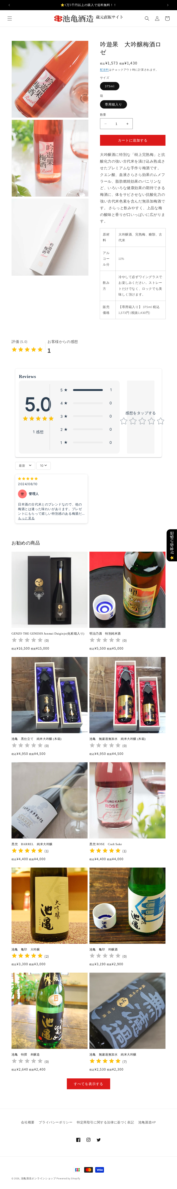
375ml (110, 86)
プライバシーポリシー (55, 1122)
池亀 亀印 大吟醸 (27, 949)
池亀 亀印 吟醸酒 (103, 949)
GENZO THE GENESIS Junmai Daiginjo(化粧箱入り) (48, 633)
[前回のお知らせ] (9, 5)
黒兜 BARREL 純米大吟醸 (32, 844)
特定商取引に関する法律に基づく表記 (105, 1122)
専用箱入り (113, 104)
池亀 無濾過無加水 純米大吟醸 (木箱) (117, 739)
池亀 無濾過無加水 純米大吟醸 (112, 1054)
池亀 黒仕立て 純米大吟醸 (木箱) (37, 739)
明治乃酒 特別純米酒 (105, 633)
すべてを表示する (88, 1084)
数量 (103, 115)
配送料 (104, 69)
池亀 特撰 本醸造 (30, 1054)
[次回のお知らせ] (168, 5)
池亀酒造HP (147, 1122)
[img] (27, 350)
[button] (10, 18)
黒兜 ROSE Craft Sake (105, 844)
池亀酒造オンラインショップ (38, 1178)
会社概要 (27, 1122)
